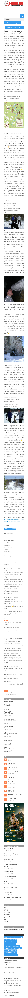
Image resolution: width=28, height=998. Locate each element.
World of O (6, 909)
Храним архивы (8, 929)
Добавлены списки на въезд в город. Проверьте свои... (10, 721)
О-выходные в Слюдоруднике (13, 854)
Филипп (6, 666)
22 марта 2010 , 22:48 (14, 636)
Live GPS (6, 911)
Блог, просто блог (17, 937)
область (7, 528)
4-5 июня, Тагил (12, 798)
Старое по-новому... (9, 540)
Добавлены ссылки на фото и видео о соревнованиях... (9, 704)
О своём (7, 950)
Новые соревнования (16, 948)
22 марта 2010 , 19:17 (17, 597)
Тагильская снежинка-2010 (13, 27)
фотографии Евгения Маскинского (12, 521)
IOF (5, 907)
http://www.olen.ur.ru (18, 693)
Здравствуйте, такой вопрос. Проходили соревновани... (9, 750)
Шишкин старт (8, 848)
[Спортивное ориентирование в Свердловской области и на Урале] (14, 3)
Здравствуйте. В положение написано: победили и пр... (9, 742)
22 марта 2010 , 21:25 (14, 619)
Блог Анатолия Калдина (11, 939)
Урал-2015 (10, 781)
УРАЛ (15, 952)
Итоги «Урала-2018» (13, 771)
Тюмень (6, 921)
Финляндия (7, 955)
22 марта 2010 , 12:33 (15, 568)
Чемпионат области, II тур (15, 794)
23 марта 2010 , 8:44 (13, 666)
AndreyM (18, 33)
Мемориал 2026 (8, 859)
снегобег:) (13, 528)
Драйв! (6, 549)
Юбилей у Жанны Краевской (12, 897)
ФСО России (7, 912)
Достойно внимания (10, 944)
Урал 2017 (10, 759)
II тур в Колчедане (12, 767)
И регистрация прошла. (13, 23)
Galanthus (7, 545)
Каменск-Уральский (9, 916)
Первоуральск (7, 917)
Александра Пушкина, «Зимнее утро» (13, 519)
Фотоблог (14, 955)
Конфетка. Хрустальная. (14, 786)
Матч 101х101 (11, 763)
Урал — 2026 (7, 892)
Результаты (14, 950)
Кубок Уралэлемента (10, 887)
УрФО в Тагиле (8, 871)
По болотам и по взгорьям (12, 882)
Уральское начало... (9, 536)
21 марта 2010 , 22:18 (12, 559)
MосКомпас (7, 914)
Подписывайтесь (8, 524)
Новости (7, 948)
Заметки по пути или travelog (12, 946)
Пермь (5, 919)
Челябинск (6, 923)
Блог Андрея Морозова (11, 941)
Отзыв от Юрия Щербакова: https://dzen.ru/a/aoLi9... (9, 712)
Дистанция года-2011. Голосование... (13, 776)
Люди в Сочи (11, 790)
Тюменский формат (10, 876)
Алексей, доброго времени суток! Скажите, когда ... (10, 734)
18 (12, 894)
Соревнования (8, 952)
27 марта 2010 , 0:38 (13, 689)
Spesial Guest (8, 937)
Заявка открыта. (8, 727)
